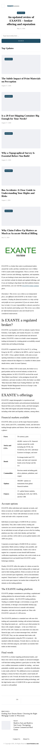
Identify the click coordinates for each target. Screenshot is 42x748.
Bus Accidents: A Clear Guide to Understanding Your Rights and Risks (18, 193)
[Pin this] (34, 700)
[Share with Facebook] (24, 700)
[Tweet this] (27, 700)
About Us (26, 739)
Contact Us (16, 739)
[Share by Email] (24, 702)
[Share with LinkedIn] (32, 700)
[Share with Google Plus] (29, 700)
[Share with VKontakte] (37, 700)
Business (21, 12)
